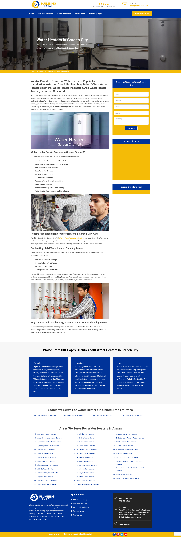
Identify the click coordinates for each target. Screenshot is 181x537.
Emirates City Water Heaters (126, 434)
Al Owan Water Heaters (85, 442)
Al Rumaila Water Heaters (86, 457)
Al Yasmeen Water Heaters (87, 465)
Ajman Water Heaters (75, 415)
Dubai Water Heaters (104, 415)
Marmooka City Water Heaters (127, 449)
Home (31, 14)
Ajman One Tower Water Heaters (128, 478)
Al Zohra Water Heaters (85, 477)
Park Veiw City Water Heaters (127, 457)
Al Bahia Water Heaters (45, 453)
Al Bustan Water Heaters (46, 457)
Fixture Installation (45, 14)
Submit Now (131, 128)
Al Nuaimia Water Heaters (86, 438)
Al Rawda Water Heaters (86, 453)
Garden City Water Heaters (126, 442)
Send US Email (124, 524)
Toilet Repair (80, 14)
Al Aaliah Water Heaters (46, 449)
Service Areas (78, 511)
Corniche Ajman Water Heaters (88, 484)
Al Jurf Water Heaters (45, 477)
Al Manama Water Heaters (47, 480)
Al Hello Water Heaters (45, 469)
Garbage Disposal (80, 503)
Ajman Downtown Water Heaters (49, 438)
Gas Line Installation (81, 507)
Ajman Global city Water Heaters (49, 442)
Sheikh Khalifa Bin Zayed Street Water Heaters (129, 462)
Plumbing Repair (95, 14)
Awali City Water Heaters (86, 480)
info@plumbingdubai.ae (139, 6)
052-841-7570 (142, 13)
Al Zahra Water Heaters (85, 469)
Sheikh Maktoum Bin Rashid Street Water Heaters (130, 469)
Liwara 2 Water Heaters (125, 446)
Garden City (41, 72)
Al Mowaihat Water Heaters (47, 484)
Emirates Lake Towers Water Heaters (130, 438)
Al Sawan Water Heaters (85, 461)
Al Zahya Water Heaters (85, 473)
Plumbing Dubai (85, 534)
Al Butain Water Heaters (46, 461)
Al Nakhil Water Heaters (85, 434)
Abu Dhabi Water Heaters (46, 415)
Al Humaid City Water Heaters (48, 473)
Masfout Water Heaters (124, 453)
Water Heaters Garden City (58, 72)
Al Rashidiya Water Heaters (87, 449)
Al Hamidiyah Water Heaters (47, 465)
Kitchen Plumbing (80, 499)
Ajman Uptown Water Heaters (48, 446)
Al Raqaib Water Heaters (86, 446)
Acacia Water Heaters (124, 474)
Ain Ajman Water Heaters (46, 434)
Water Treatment (64, 14)
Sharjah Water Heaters (134, 415)
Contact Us (77, 515)
